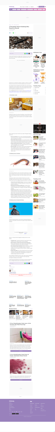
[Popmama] (11, 6)
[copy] (31, 53)
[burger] (45, 6)
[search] (37, 6)
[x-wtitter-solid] (29, 53)
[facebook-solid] (27, 53)
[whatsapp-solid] (25, 53)
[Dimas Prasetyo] (10, 271)
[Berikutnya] (32, 308)
